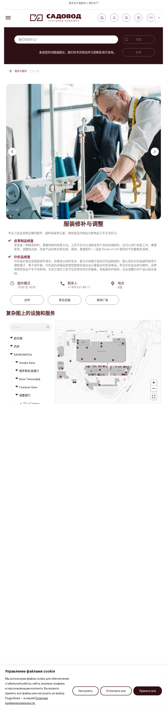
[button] (12, 152)
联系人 (72, 283)
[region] (83, 687)
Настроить (85, 691)
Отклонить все (116, 691)
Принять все (147, 691)
